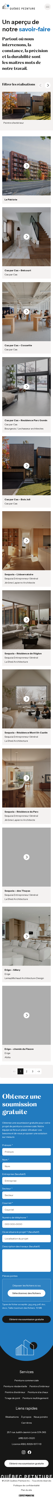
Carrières (26, 1422)
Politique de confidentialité (26, 1485)
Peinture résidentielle (15, 1386)
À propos (26, 1416)
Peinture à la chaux (38, 1392)
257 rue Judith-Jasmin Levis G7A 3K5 (26, 1432)
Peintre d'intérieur (39, 1386)
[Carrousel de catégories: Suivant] (48, 85)
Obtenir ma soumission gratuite (26, 1463)
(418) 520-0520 (26, 1438)
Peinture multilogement (35, 1398)
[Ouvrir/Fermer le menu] (47, 7)
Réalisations (12, 1416)
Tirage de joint (12, 1398)
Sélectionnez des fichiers (26, 1293)
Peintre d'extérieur (15, 1392)
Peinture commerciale (26, 1380)
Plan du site (26, 1490)
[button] (26, 109)
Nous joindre (41, 1416)
